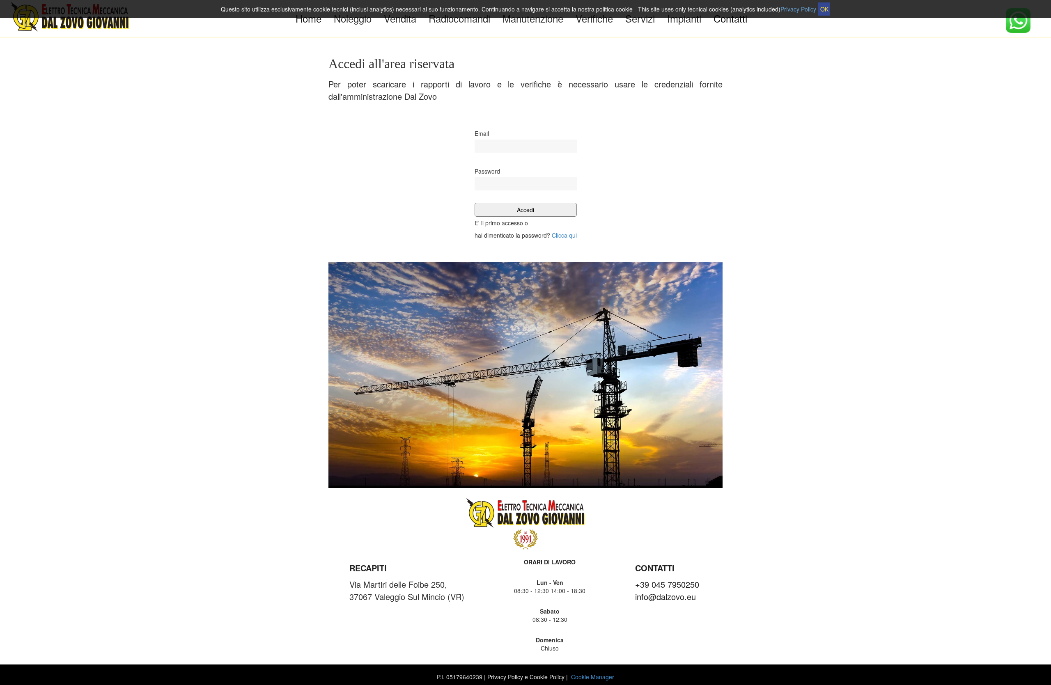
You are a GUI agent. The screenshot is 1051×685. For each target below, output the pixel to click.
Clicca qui (564, 235)
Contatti (730, 18)
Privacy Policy (798, 9)
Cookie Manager (592, 677)
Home (308, 18)
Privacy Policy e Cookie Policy (526, 677)
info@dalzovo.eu (665, 597)
